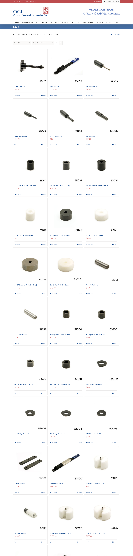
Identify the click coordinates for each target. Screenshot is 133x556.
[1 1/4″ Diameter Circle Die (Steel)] (101, 165)
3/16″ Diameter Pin (21, 136)
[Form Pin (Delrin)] (30, 513)
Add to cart (18, 95)
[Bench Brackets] (30, 463)
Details (44, 95)
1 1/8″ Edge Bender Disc (94, 384)
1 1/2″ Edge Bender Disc (94, 434)
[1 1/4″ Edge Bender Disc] (30, 413)
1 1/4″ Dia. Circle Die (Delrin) (24, 235)
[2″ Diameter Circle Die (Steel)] (66, 215)
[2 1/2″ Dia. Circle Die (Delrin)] (66, 265)
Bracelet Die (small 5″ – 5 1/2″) (96, 483)
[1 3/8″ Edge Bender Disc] (66, 413)
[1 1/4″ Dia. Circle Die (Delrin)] (30, 215)
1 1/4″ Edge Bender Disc (23, 434)
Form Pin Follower (92, 285)
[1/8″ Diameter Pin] (101, 66)
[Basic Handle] (66, 66)
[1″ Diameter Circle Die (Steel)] (66, 165)
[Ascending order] (34, 43)
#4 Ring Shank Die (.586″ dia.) (60, 334)
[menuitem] (18, 22)
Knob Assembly (20, 86)
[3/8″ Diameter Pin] (101, 116)
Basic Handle (54, 86)
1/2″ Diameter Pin (21, 334)
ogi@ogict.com (33, 1)
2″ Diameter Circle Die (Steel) (60, 235)
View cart (116, 34)
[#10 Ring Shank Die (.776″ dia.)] (66, 364)
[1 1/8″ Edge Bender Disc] (101, 364)
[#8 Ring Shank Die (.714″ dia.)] (30, 364)
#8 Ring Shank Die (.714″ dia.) (24, 384)
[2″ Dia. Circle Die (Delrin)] (101, 215)
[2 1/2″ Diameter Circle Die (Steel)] (30, 265)
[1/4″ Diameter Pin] (66, 116)
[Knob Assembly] (30, 66)
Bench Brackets (20, 483)
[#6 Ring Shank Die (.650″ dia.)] (101, 314)
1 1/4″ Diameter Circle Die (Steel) (97, 186)
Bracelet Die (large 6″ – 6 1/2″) (96, 533)
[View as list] (61, 43)
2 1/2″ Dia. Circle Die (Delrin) (60, 285)
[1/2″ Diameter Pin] (30, 314)
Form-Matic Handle (56, 483)
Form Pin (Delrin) (20, 533)
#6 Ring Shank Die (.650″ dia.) (95, 334)
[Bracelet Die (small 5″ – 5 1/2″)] (101, 463)
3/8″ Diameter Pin (92, 136)
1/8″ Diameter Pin (92, 86)
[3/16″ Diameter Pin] (30, 116)
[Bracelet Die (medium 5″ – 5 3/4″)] (66, 513)
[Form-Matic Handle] (66, 463)
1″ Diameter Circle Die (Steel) (60, 186)
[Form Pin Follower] (101, 265)
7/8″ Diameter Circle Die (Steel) (25, 186)
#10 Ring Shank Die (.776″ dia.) (60, 384)
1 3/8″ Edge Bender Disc (58, 434)
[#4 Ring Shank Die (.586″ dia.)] (66, 314)
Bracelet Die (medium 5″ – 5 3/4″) (61, 533)
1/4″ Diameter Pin (56, 136)
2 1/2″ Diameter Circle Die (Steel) (26, 285)
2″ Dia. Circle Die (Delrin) (94, 235)
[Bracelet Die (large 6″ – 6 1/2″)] (101, 513)
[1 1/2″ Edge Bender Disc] (101, 413)
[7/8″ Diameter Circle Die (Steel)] (30, 165)
